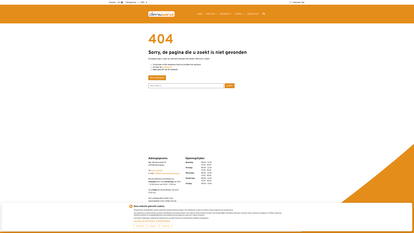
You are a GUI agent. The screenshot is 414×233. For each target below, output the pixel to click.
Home (199, 14)
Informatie (225, 14)
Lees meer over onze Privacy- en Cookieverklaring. (152, 221)
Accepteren (165, 226)
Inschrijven (252, 14)
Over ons (210, 14)
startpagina (167, 67)
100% (142, 2)
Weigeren (153, 226)
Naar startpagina (157, 77)
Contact (238, 14)
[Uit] (122, 2)
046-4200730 (157, 171)
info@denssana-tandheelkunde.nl (167, 173)
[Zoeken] (264, 14)
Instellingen (140, 226)
